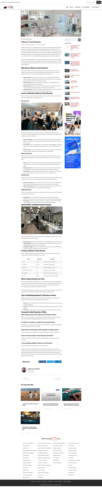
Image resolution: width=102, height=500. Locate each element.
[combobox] (90, 2)
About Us (71, 7)
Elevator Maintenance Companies (44, 448)
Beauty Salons (26, 448)
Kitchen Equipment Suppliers (59, 443)
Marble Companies (57, 455)
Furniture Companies (42, 460)
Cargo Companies (26, 460)
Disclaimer (50, 481)
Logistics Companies (57, 448)
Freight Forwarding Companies (44, 457)
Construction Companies (28, 472)
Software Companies (72, 450)
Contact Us (38, 481)
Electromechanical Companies (44, 443)
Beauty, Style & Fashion (27, 39)
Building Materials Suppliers (28, 453)
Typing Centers (71, 475)
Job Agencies (40, 477)
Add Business (77, 7)
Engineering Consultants (43, 450)
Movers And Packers (57, 462)
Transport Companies (72, 470)
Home (67, 7)
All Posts (31, 371)
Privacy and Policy (67, 481)
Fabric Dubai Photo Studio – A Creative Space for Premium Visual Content (75, 104)
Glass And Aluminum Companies (44, 465)
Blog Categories (95, 7)
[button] (42, 361)
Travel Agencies (71, 472)
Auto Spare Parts (26, 445)
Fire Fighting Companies (43, 453)
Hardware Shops (41, 467)
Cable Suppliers (26, 455)
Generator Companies (42, 462)
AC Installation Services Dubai (74, 81)
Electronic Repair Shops (43, 445)
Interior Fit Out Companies (43, 472)
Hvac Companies (41, 470)
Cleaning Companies (27, 465)
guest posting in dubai (72, 133)
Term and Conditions (58, 481)
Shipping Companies (72, 448)
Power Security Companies (73, 443)
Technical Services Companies (74, 460)
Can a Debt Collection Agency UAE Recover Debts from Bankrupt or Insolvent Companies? (75, 63)
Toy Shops (70, 465)
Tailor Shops (70, 457)
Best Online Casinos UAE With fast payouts (75, 98)
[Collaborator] (73, 168)
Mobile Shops (56, 460)
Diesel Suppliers (26, 477)
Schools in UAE (71, 445)
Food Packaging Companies (43, 455)
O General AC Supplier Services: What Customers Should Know (75, 47)
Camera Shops (26, 457)
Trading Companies (72, 467)
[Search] (79, 39)
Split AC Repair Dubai (75, 92)
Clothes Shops (26, 470)
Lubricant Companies (57, 450)
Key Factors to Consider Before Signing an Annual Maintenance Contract (76, 55)
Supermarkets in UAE (72, 455)
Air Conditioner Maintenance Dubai (75, 70)
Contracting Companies (27, 475)
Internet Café (40, 475)
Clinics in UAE (25, 467)
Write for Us (44, 481)
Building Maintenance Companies (29, 450)
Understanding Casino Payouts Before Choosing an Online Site (71, 404)
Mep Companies (56, 457)
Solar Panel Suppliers (72, 453)
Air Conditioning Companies (28, 443)
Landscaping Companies (58, 445)
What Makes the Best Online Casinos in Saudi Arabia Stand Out (29, 428)
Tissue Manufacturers (72, 462)
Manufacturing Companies (58, 453)
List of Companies (85, 7)
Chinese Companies (27, 462)
